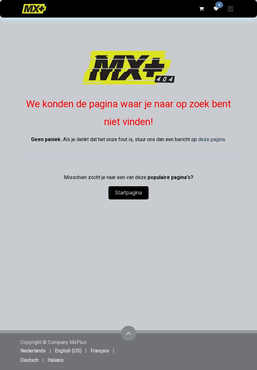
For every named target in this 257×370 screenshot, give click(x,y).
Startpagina (128, 193)
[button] (128, 333)
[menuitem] (33, 351)
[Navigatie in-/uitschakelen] (230, 9)
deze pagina (211, 139)
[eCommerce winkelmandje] (201, 9)
